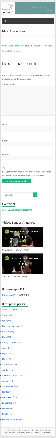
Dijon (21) (7, 353)
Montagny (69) (9, 295)
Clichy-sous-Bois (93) (12, 342)
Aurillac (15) (8, 369)
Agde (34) (6, 348)
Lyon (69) (6, 320)
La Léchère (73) (9, 402)
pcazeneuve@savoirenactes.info (17, 209)
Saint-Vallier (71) (10, 386)
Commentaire (9, 84)
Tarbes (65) (7, 315)
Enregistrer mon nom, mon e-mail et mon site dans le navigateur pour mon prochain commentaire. (26, 173)
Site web (6, 154)
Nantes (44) (7, 391)
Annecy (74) (7, 380)
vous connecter (17, 45)
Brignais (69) (8, 331)
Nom (5, 124)
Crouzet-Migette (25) (12, 309)
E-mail (5, 140)
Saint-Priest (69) (10, 364)
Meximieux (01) (9, 397)
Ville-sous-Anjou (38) (12, 375)
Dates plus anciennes (12, 419)
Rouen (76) (7, 413)
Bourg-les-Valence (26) (13, 326)
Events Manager (15, 51)
